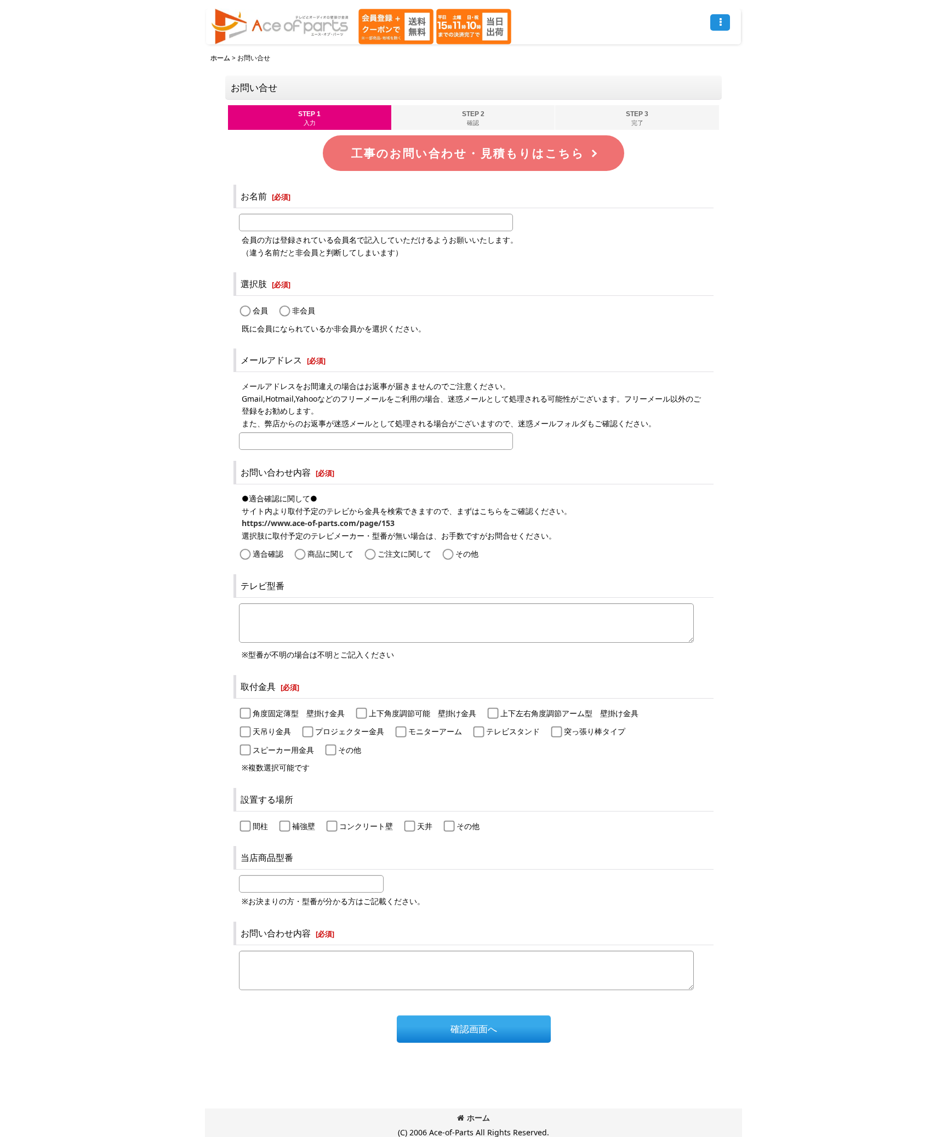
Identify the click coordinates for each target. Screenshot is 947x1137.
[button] (720, 22)
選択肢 (254, 284)
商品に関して (330, 553)
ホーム (478, 1117)
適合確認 (268, 553)
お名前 (254, 196)
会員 (260, 310)
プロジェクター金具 (349, 731)
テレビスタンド (513, 731)
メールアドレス (271, 360)
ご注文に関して (404, 553)
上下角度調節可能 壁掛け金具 (422, 713)
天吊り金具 (272, 731)
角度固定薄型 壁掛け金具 (299, 713)
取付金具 (258, 687)
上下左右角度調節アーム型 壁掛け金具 (569, 713)
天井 (424, 826)
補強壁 (303, 826)
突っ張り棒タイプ (594, 731)
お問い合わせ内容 (276, 472)
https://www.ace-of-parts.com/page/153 (318, 523)
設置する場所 (267, 799)
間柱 (260, 826)
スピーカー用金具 (283, 750)
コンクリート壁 (366, 826)
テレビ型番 (262, 586)
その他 (466, 553)
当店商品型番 (267, 858)
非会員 (303, 310)
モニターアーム (435, 731)
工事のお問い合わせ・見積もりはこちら (468, 153)
